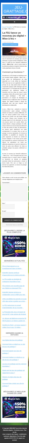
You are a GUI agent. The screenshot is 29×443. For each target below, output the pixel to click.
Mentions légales (8, 430)
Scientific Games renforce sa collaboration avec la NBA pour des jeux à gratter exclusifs (13, 293)
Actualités (9, 27)
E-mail (4, 211)
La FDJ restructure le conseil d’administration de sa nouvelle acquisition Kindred (12, 306)
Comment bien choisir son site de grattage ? (13, 384)
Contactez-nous (18, 430)
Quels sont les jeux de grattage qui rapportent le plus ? (13, 371)
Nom (3, 203)
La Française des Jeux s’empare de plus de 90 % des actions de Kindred (14, 313)
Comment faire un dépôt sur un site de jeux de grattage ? (13, 345)
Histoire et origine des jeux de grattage (11, 378)
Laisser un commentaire (10, 44)
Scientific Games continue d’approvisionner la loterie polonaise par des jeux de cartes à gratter (13, 274)
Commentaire (6, 182)
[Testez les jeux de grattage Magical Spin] (14, 18)
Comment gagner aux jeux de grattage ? (11, 352)
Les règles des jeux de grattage (12, 340)
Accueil (4, 27)
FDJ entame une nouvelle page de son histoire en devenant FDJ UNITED (13, 287)
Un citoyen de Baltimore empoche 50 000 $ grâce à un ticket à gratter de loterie (14, 319)
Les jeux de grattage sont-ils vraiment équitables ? (14, 365)
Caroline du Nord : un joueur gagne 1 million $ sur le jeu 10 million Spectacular (14, 326)
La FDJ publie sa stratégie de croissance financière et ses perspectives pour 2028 (11, 280)
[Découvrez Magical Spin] (14, 256)
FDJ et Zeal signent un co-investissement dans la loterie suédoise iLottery (11, 267)
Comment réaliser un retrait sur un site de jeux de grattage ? (13, 358)
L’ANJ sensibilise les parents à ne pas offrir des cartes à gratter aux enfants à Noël (14, 300)
